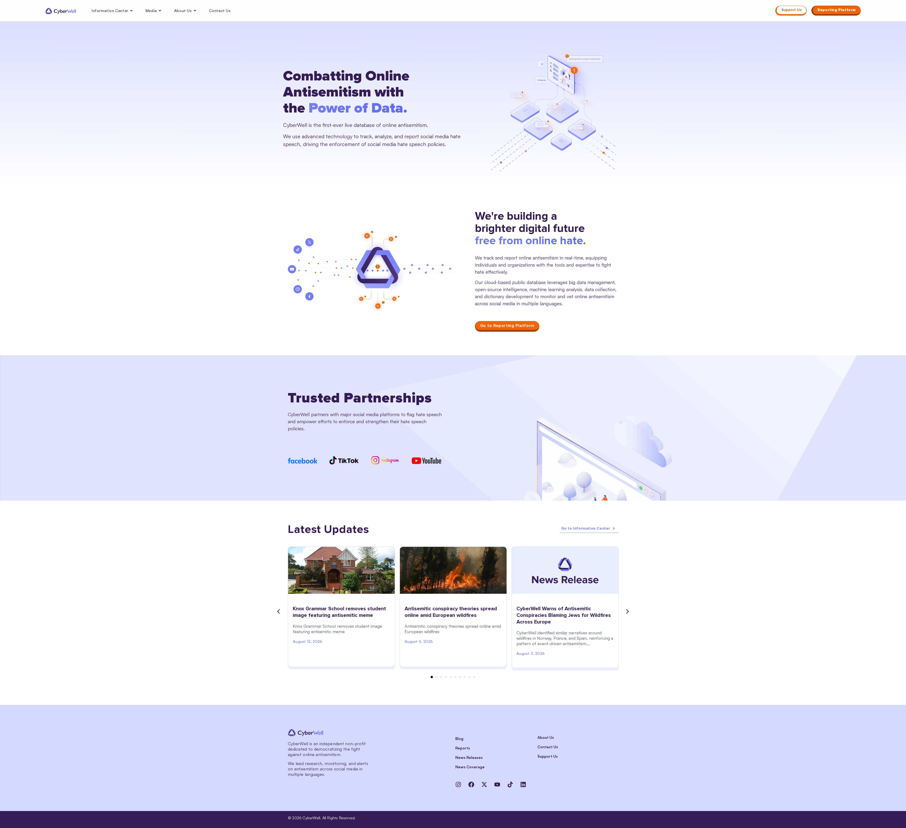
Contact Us (547, 746)
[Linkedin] (523, 784)
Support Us (547, 756)
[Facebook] (471, 784)
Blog (459, 738)
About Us (545, 737)
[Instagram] (458, 784)
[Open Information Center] (131, 10)
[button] (278, 611)
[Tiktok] (510, 784)
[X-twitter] (484, 784)
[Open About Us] (195, 10)
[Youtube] (497, 784)
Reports (462, 748)
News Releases (469, 757)
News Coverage (470, 767)
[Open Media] (160, 10)
